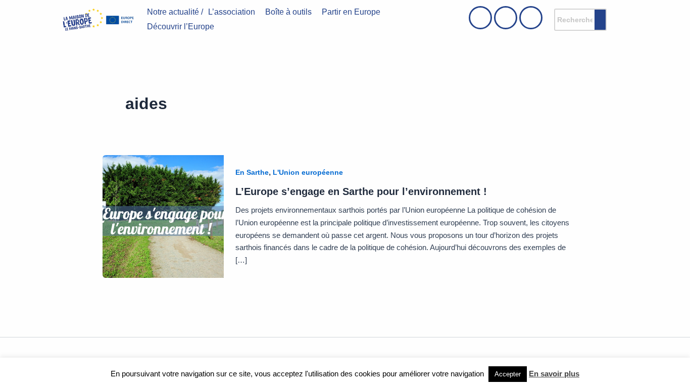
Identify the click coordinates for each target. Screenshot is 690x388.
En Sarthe (252, 172)
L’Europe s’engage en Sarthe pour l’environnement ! (361, 191)
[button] (234, 12)
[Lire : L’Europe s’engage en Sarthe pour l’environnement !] (163, 216)
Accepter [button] (508, 374)
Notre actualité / (175, 12)
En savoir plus (554, 373)
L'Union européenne (308, 172)
